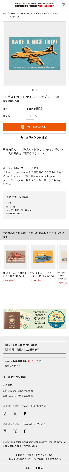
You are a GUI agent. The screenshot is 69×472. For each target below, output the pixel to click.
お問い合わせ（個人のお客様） (19, 390)
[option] (34, 53)
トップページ (9, 13)
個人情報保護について (20, 458)
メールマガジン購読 (14, 377)
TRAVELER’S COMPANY (34, 406)
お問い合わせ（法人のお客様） (19, 396)
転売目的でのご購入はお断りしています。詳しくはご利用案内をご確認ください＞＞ (35, 151)
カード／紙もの (12, 17)
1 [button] (33, 90)
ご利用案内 (8, 385)
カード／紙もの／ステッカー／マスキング (38, 13)
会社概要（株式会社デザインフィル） (34, 454)
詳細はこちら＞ (13, 366)
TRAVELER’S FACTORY (33, 423)
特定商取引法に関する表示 (47, 458)
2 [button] (36, 90)
